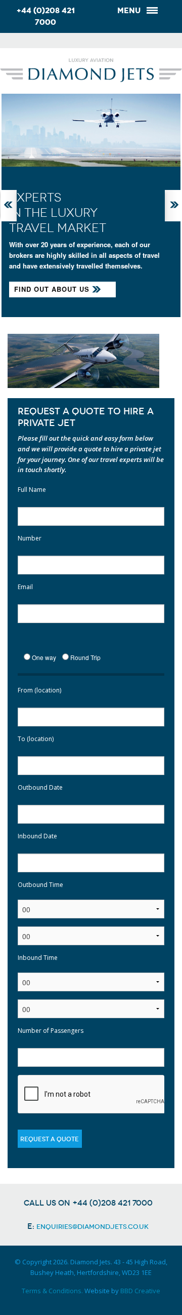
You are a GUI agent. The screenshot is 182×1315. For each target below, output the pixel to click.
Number (29, 538)
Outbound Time (40, 884)
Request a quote (49, 1139)
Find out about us (51, 289)
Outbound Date (40, 787)
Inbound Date (37, 836)
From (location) (39, 690)
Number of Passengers (50, 1030)
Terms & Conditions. (52, 1290)
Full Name (32, 489)
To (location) (36, 738)
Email (25, 587)
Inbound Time (38, 957)
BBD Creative (140, 1290)
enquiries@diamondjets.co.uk (92, 1226)
